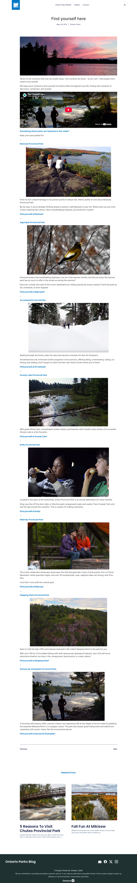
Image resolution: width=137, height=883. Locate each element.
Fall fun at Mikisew (89, 826)
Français (86, 5)
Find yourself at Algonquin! (32, 292)
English (77, 5)
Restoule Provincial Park (31, 144)
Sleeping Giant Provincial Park (34, 595)
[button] (124, 5)
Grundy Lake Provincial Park (33, 375)
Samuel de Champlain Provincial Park (38, 669)
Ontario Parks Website (63, 5)
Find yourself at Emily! (30, 511)
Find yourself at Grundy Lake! (33, 436)
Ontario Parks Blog (20, 861)
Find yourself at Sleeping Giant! (34, 660)
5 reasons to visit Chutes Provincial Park (40, 828)
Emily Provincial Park (30, 444)
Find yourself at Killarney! (31, 586)
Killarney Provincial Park (31, 519)
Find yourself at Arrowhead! (33, 367)
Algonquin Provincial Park (32, 222)
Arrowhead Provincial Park (33, 300)
